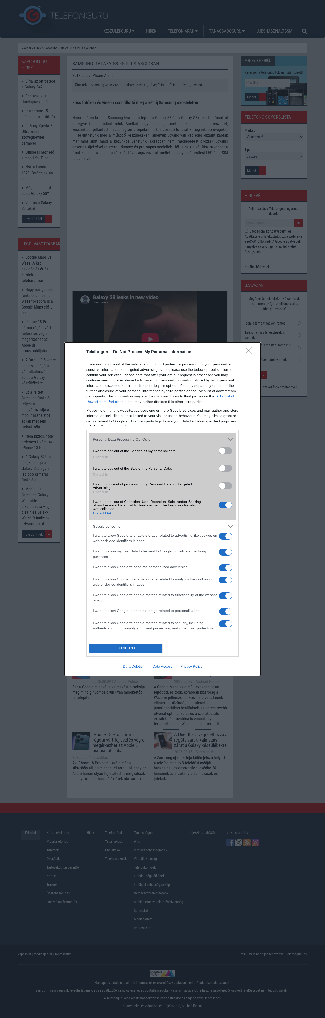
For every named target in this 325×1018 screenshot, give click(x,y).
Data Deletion (134, 666)
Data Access (162, 666)
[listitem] (162, 439)
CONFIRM (126, 648)
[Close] (250, 352)
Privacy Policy (191, 666)
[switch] (225, 450)
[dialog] (162, 509)
